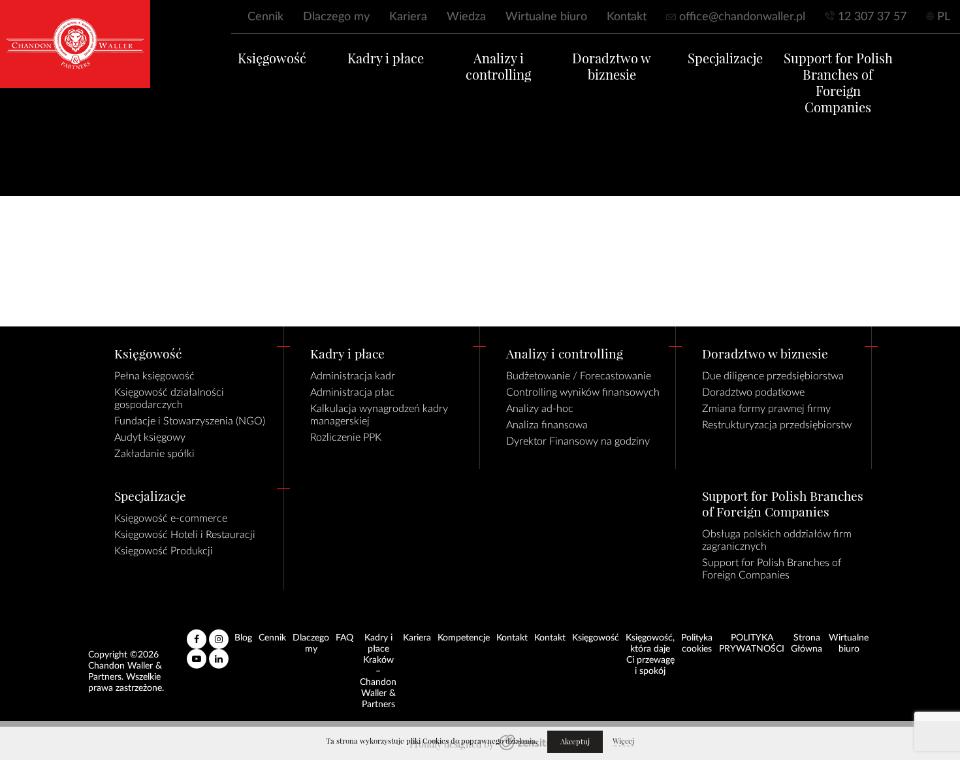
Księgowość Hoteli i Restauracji (184, 535)
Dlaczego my (336, 17)
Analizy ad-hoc (539, 409)
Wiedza (466, 17)
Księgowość (272, 58)
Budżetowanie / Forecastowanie (578, 376)
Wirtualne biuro (546, 17)
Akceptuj (575, 741)
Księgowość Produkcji (163, 551)
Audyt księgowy (149, 437)
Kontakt (627, 17)
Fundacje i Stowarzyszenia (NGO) (189, 421)
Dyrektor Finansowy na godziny (578, 441)
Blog (243, 637)
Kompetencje (464, 637)
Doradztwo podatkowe (753, 392)
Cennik (265, 17)
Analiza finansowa (547, 425)
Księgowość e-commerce (170, 518)
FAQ (344, 637)
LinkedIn (219, 653)
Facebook (196, 634)
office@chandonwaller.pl (742, 17)
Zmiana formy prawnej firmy (766, 409)
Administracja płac (352, 392)
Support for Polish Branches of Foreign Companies (838, 83)
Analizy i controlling (498, 66)
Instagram (219, 634)
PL (943, 17)
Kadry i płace (385, 58)
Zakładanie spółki (154, 454)
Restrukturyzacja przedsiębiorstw (777, 425)
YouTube (196, 653)
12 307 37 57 (872, 17)
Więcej (623, 741)
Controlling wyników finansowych (583, 392)
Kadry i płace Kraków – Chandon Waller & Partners (378, 671)
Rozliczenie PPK (345, 437)
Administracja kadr (352, 376)
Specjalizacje (725, 58)
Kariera (408, 17)
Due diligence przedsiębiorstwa (773, 376)
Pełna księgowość (154, 376)
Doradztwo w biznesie (611, 66)
